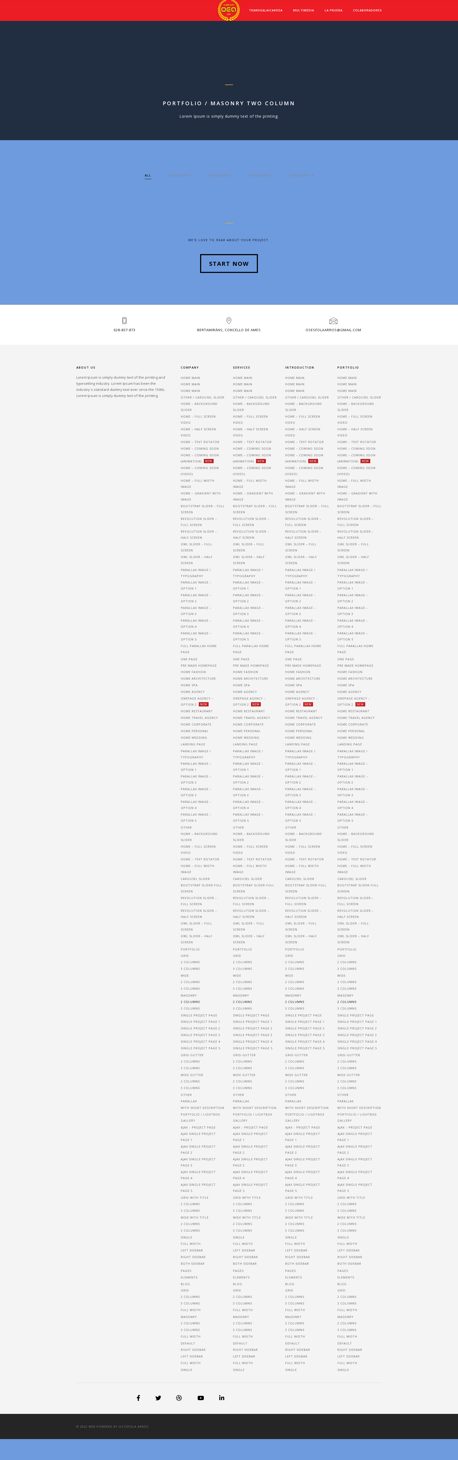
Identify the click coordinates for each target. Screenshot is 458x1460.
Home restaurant (197, 711)
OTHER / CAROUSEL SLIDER (202, 397)
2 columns (190, 962)
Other (186, 1095)
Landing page (193, 744)
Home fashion (193, 672)
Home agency (193, 692)
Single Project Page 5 (200, 1048)
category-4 (302, 175)
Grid (185, 956)
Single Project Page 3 (200, 1035)
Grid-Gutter (192, 1055)
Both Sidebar (193, 1264)
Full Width (191, 1244)
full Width (191, 1363)
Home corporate (196, 724)
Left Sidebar (192, 1250)
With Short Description (202, 1108)
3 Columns (190, 1303)
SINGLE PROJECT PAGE (199, 1015)
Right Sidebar (193, 1257)
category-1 (180, 175)
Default (188, 1343)
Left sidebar (192, 1356)
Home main (190, 378)
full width (191, 1310)
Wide (185, 975)
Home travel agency (199, 718)
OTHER (186, 827)
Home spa (189, 685)
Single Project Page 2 (200, 1028)
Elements (189, 1277)
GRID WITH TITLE (195, 1198)
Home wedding (194, 738)
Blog (185, 1284)
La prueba (333, 10)
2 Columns (190, 1297)
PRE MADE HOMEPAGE (199, 665)
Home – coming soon (200, 448)
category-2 (220, 175)
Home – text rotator (200, 442)
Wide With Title (195, 1217)
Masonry (189, 995)
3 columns (190, 969)
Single (186, 1237)
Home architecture (198, 678)
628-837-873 (124, 330)
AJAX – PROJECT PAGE (198, 1127)
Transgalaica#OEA (266, 10)
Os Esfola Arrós (133, 1426)
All (148, 175)
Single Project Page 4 (200, 1041)
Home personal (195, 731)
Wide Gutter (192, 1075)
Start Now (229, 263)
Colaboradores (367, 10)
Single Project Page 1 (200, 1022)
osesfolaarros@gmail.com (333, 330)
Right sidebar (193, 1350)
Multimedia (303, 10)
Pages (186, 1271)
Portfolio (190, 949)
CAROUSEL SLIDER (195, 879)
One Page (189, 659)
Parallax (189, 1101)
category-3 (261, 175)
